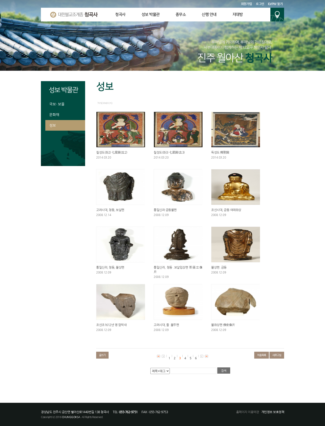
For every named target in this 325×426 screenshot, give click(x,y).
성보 (52, 125)
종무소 (181, 14)
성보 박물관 (150, 14)
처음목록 (261, 355)
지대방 (237, 14)
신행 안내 (209, 14)
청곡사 (120, 14)
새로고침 (276, 355)
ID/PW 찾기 (275, 4)
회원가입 (246, 4)
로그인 (260, 4)
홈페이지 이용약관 (247, 412)
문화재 (54, 115)
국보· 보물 (57, 104)
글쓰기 (102, 355)
